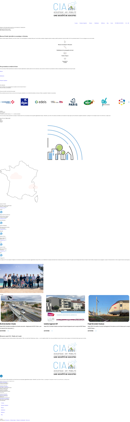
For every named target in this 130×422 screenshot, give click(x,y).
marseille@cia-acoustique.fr (4, 398)
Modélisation (97, 23)
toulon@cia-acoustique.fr (4, 386)
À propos (76, 23)
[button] (1, 102)
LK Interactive (7, 420)
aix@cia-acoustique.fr (3, 382)
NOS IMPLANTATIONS (119, 23)
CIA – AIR (127, 23)
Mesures (90, 23)
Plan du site (28, 420)
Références (103, 23)
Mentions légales (13, 420)
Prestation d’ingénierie (83, 23)
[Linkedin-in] (1, 376)
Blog (107, 23)
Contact (111, 23)
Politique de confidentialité (21, 420)
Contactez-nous (2, 207)
